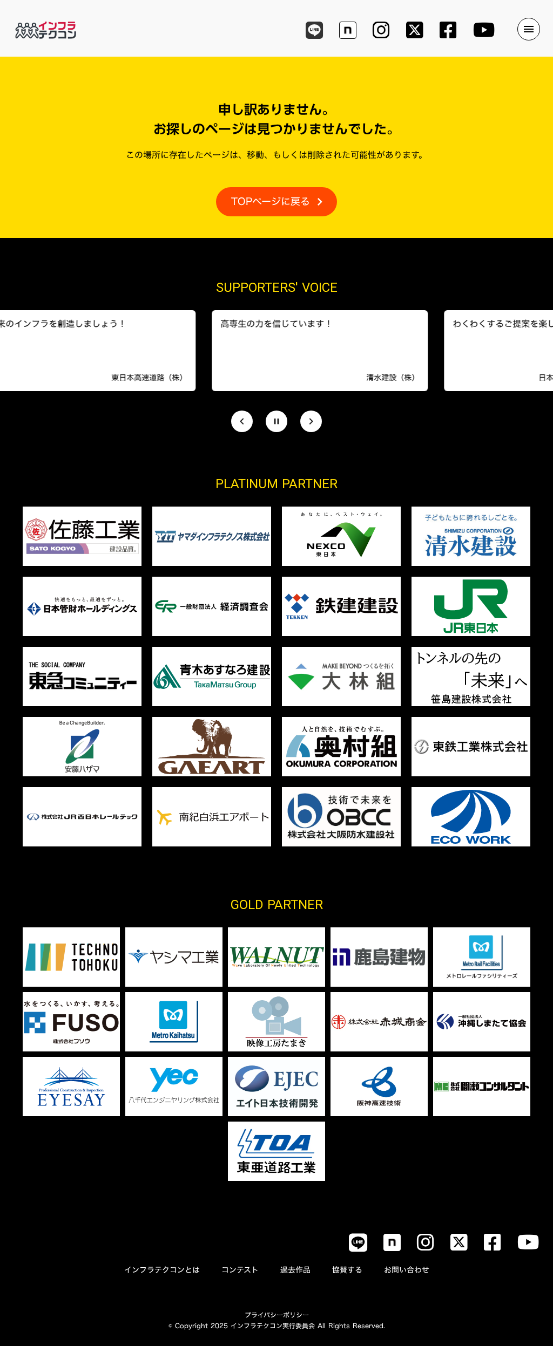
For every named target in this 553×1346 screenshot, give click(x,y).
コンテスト (240, 1270)
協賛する (347, 1270)
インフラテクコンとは (162, 1270)
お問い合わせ (406, 1270)
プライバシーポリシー (277, 1314)
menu (528, 29)
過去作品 (295, 1270)
